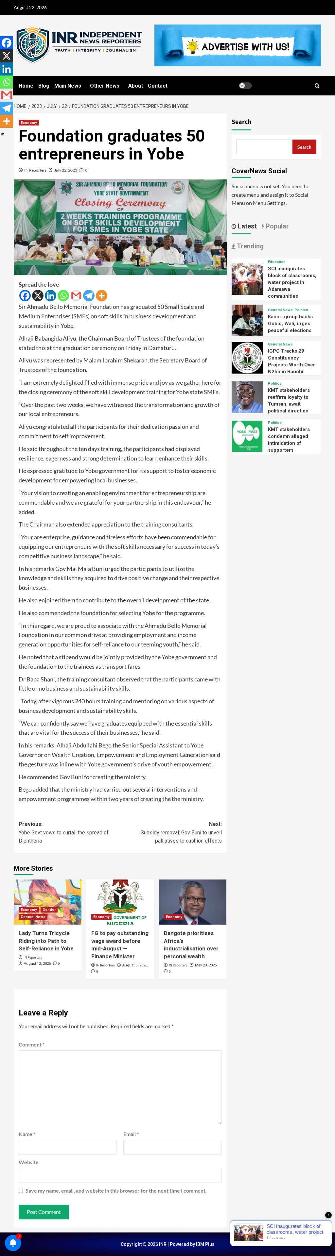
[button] (317, 86)
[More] (101, 295)
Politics (301, 310)
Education (277, 262)
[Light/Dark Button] (245, 85)
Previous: (64, 832)
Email (131, 1134)
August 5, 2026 (134, 965)
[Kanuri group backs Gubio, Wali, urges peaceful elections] (247, 319)
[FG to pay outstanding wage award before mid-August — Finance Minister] (120, 902)
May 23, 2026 (206, 965)
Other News (104, 86)
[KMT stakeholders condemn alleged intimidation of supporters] (247, 435)
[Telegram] (89, 295)
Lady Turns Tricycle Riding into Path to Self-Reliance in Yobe (46, 941)
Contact (158, 86)
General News (33, 917)
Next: (181, 832)
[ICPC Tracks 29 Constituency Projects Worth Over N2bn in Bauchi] (247, 357)
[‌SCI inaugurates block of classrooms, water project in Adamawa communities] (247, 278)
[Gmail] (76, 295)
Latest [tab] (246, 226)
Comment (31, 1044)
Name (27, 1134)
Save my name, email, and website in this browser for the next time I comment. (116, 1190)
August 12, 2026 (37, 964)
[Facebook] (25, 295)
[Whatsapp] (63, 295)
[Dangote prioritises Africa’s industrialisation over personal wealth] (193, 902)
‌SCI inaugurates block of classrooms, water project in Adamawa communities (292, 282)
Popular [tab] (276, 226)
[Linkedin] (50, 295)
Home (26, 86)
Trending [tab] (249, 246)
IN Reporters (35, 170)
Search (241, 121)
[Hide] (2, 134)
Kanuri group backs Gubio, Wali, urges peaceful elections (290, 323)
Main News (67, 86)
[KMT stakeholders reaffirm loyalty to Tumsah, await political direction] (247, 396)
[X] (38, 295)
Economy (29, 123)
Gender (49, 910)
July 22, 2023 (65, 170)
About (135, 86)
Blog (43, 86)
